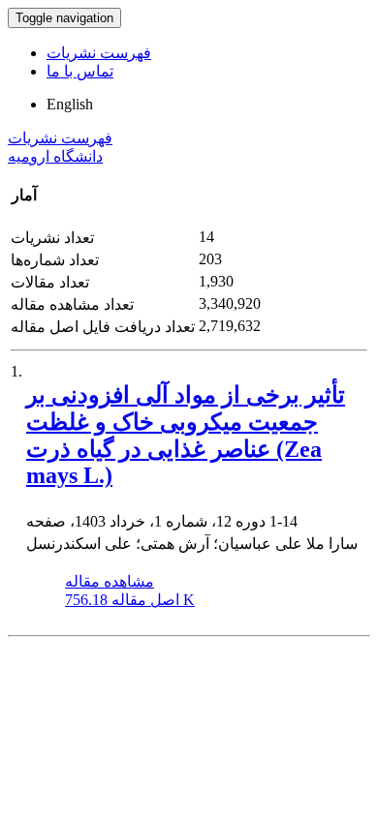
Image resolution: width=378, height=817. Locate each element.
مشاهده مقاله (109, 581)
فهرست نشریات (99, 53)
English (70, 104)
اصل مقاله (130, 599)
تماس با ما (80, 71)
